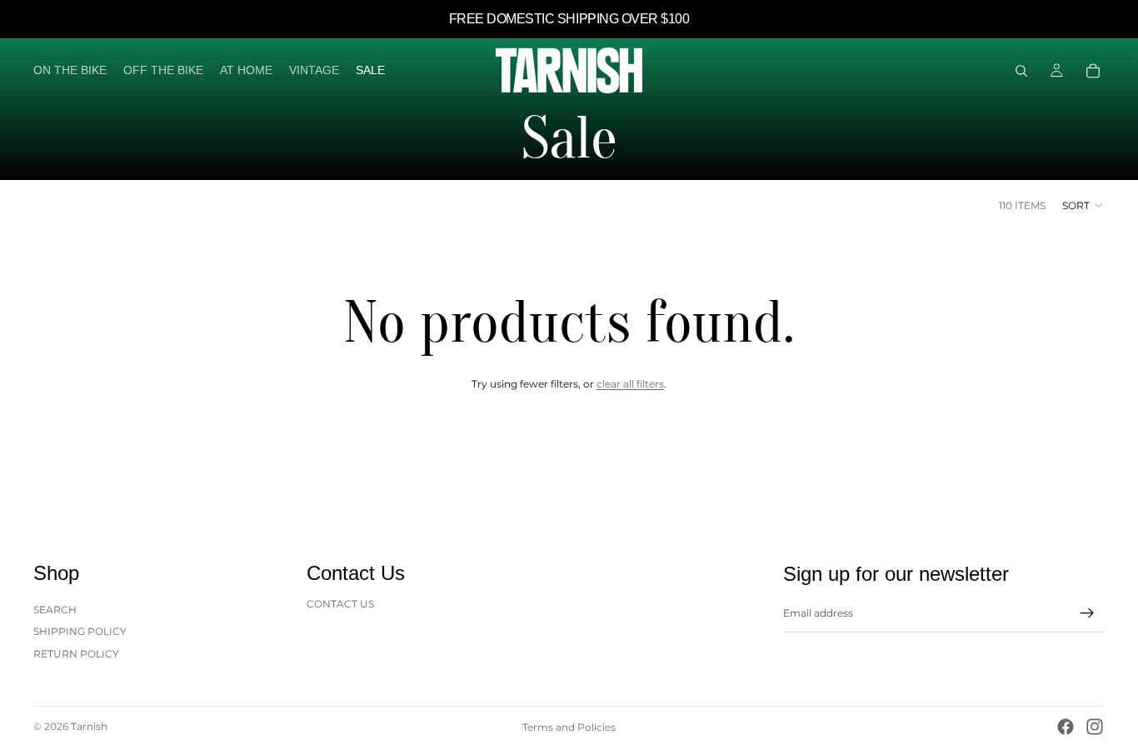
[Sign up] (1087, 613)
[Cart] (1093, 70)
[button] (1083, 205)
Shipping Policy (80, 631)
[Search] (1021, 70)
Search (55, 609)
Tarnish (89, 726)
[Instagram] (1095, 727)
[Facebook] (1066, 727)
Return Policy (76, 654)
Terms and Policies (569, 727)
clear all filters (630, 384)
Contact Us (340, 604)
